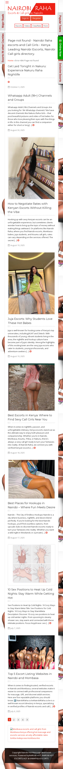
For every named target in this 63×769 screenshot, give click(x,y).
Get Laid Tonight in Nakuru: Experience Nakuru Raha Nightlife (27, 70)
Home (10, 60)
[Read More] (9, 82)
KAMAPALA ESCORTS (39, 758)
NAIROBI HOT (35, 755)
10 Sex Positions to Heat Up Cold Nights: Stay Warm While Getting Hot (31, 594)
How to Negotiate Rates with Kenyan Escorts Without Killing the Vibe (29, 208)
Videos (27, 26)
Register (37, 18)
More (45, 26)
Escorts (19, 26)
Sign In (25, 18)
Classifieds (36, 26)
